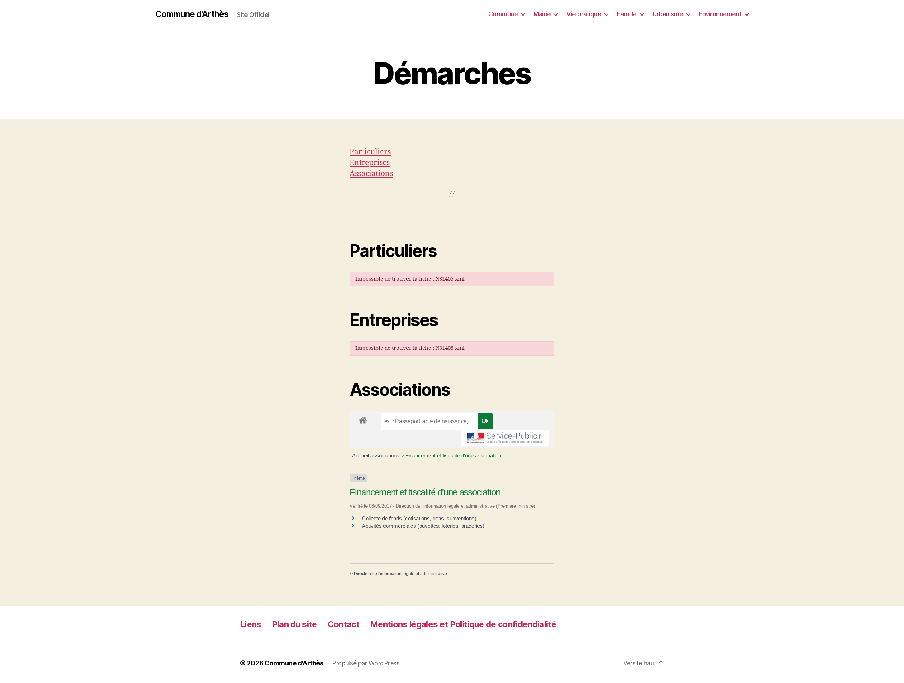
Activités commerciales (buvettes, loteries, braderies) (423, 526)
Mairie (542, 14)
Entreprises (370, 163)
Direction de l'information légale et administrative (400, 573)
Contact (343, 624)
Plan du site (294, 624)
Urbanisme (668, 14)
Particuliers (370, 152)
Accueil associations (376, 456)
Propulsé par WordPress (366, 663)
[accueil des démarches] (363, 419)
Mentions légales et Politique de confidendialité (463, 624)
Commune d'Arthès (191, 14)
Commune (503, 14)
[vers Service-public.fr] (505, 438)
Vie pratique (583, 14)
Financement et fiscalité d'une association (453, 456)
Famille (627, 14)
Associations (371, 174)
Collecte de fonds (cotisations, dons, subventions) (419, 518)
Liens (250, 624)
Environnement (720, 14)
